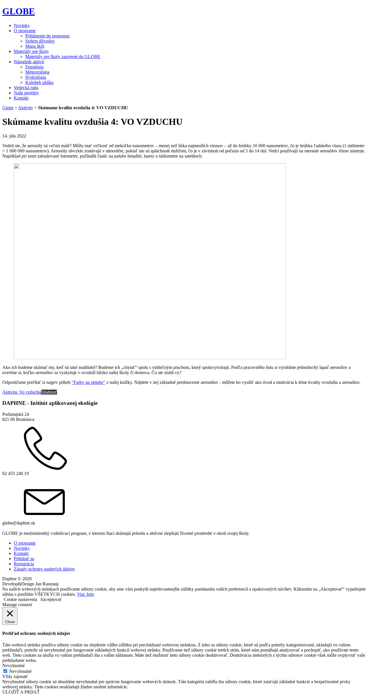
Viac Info (85, 594)
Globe (8, 107)
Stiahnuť (49, 392)
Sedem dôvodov (40, 41)
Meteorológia (37, 72)
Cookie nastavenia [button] (20, 599)
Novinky (22, 25)
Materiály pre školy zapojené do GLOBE (62, 56)
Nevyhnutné (20, 671)
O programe (25, 30)
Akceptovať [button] (51, 599)
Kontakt (21, 97)
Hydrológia (35, 77)
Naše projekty (26, 92)
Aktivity (25, 107)
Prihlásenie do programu (47, 35)
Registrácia (24, 563)
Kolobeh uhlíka (39, 82)
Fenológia (34, 66)
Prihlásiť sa (24, 558)
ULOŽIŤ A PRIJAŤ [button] (21, 692)
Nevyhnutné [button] (13, 665)
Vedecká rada (26, 87)
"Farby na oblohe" (88, 382)
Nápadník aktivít (29, 61)
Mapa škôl (34, 46)
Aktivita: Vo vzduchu (21, 392)
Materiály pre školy (31, 51)
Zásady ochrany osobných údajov (44, 568)
